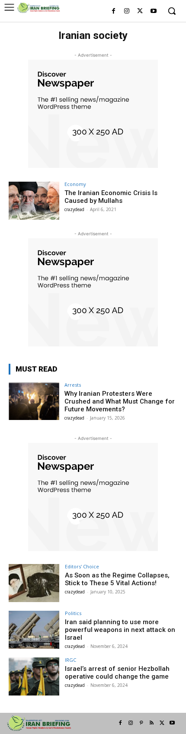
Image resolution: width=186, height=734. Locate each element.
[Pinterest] (141, 723)
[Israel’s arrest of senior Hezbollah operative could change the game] (34, 676)
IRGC (70, 659)
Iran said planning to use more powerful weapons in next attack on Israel (120, 629)
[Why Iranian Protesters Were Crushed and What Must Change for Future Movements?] (34, 401)
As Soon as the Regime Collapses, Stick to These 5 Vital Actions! (117, 579)
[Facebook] (113, 11)
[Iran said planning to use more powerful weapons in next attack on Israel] (34, 630)
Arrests (72, 384)
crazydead (74, 209)
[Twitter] (140, 11)
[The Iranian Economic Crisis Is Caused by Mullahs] (34, 201)
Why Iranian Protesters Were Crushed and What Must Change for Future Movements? (119, 401)
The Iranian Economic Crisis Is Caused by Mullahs (110, 197)
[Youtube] (153, 11)
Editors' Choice (82, 566)
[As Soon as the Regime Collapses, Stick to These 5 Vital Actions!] (34, 583)
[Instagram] (127, 11)
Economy (75, 184)
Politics (73, 613)
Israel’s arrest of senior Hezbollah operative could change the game (117, 672)
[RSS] (151, 723)
